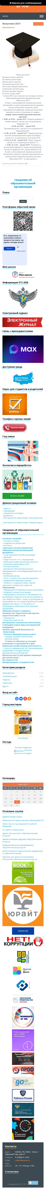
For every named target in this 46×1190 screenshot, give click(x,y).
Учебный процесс (10, 676)
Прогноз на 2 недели (22, 753)
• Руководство (8, 618)
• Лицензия (6, 557)
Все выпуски (23, 738)
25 (29, 802)
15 (11, 798)
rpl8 (26, 163)
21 (5, 802)
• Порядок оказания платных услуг (17, 636)
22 (11, 802)
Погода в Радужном (23, 747)
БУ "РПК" (23, 6)
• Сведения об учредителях (13, 543)
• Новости (6, 508)
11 (29, 795)
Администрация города (12, 817)
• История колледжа (11, 541)
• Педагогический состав (12, 620)
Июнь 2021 (23, 784)
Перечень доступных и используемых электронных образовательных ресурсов (19, 858)
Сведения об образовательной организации (23, 183)
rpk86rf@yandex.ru (22, 1160)
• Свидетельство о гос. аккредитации (18, 559)
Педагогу (6, 679)
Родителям (7, 683)
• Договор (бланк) (10, 639)
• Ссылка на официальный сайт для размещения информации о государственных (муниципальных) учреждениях (22, 650)
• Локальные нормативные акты (15, 564)
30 (17, 805)
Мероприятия (8, 27)
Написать (9, 248)
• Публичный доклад (10, 576)
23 (17, 802)
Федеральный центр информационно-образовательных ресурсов (18, 846)
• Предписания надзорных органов (16, 580)
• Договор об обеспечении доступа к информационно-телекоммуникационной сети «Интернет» (21, 571)
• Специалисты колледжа (12, 513)
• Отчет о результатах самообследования (20, 578)
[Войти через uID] (17, 698)
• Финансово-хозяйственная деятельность (20, 562)
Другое (5, 686)
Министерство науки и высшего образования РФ (23, 820)
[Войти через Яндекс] (25, 698)
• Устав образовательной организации (18, 555)
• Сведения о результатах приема (16, 592)
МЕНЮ (5, 16)
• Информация (8, 511)
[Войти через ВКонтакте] (21, 698)
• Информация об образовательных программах (22, 590)
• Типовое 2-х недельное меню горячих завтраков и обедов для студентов (18, 584)
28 (5, 805)
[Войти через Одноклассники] (29, 698)
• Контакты (7, 545)
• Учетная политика (10, 566)
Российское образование (13, 830)
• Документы (7, 515)
